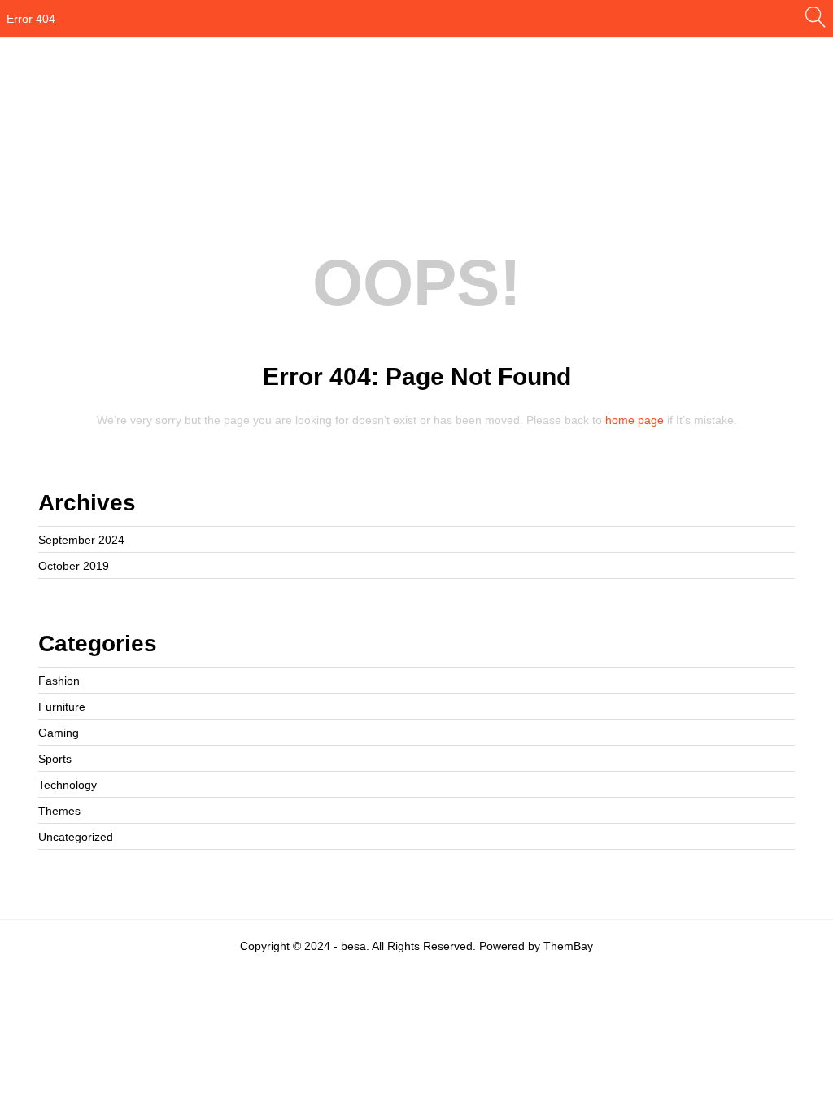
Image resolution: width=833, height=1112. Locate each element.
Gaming (58, 732)
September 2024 (81, 539)
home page (634, 420)
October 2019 (73, 565)
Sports (55, 758)
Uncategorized (75, 836)
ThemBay (568, 945)
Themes (59, 810)
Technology (67, 784)
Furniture (61, 706)
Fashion (59, 680)
